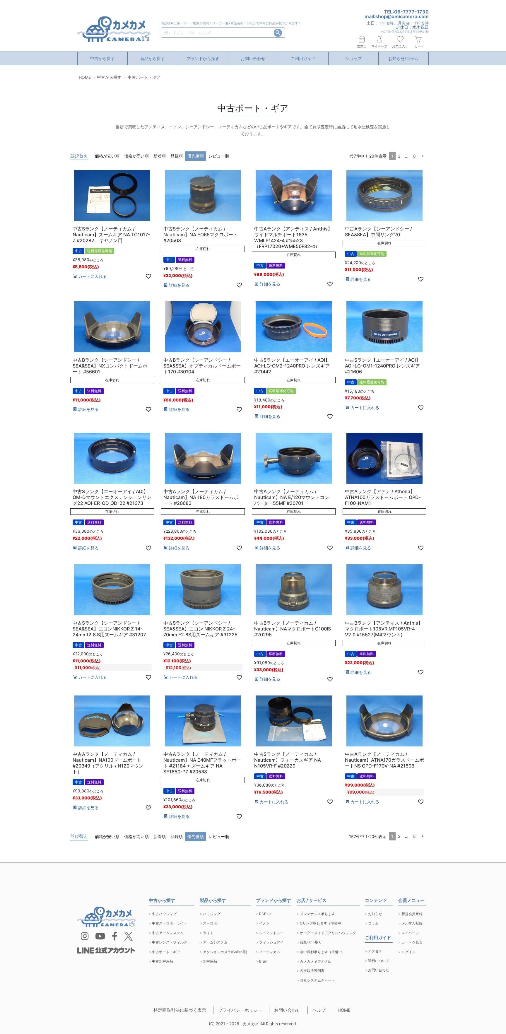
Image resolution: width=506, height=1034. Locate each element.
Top (486, 1016)
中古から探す (102, 58)
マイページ (410, 933)
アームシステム (215, 942)
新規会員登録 (412, 914)
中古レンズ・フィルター (171, 942)
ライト (208, 933)
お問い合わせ (253, 58)
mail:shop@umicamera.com (397, 16)
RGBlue (265, 914)
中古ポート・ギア (166, 952)
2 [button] (399, 155)
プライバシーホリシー (240, 1010)
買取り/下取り (311, 942)
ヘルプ (319, 1010)
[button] (422, 156)
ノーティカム (269, 952)
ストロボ (210, 923)
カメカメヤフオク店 (315, 961)
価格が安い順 (107, 155)
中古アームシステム (168, 933)
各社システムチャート (317, 980)
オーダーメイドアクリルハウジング (328, 933)
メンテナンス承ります (317, 914)
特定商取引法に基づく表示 (179, 1010)
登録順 (176, 155)
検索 (278, 33)
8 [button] (414, 155)
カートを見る (412, 942)
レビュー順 (218, 155)
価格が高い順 (136, 155)
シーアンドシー (271, 933)
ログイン (408, 952)
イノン (264, 923)
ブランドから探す (203, 58)
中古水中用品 (162, 961)
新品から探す (152, 58)
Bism (263, 961)
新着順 (159, 155)
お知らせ (375, 914)
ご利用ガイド (303, 58)
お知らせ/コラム (403, 58)
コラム (373, 923)
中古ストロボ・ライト (169, 923)
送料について (378, 960)
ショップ (353, 58)
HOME (85, 77)
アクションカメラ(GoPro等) (225, 952)
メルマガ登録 (412, 923)
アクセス (375, 951)
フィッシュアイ (271, 942)
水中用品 (210, 961)
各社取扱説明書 (312, 970)
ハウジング (211, 914)
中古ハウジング (164, 914)
